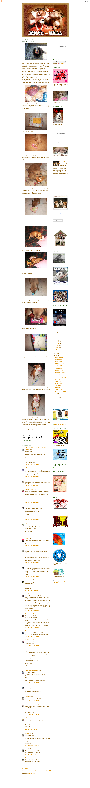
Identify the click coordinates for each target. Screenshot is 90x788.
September (57, 347)
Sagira (26, 686)
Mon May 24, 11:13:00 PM (32, 627)
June (56, 353)
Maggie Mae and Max (29, 523)
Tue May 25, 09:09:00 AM (32, 700)
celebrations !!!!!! (58, 385)
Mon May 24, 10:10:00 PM (32, 576)
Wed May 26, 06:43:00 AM (32, 729)
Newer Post (24, 770)
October (57, 345)
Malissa (26, 468)
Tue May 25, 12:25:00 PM (32, 714)
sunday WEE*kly (58, 389)
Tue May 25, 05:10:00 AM (32, 682)
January (57, 399)
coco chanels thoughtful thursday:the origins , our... (61, 373)
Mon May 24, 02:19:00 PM (32, 464)
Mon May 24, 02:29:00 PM (32, 476)
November (57, 343)
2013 (55, 334)
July (56, 351)
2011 (55, 338)
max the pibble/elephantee (60, 391)
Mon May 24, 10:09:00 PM (32, 562)
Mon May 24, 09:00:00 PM (32, 535)
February (57, 397)
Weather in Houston (60, 143)
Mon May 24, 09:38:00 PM (32, 545)
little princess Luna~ (29, 489)
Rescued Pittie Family (29, 757)
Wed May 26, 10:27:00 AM (32, 745)
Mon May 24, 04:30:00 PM (32, 502)
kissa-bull (63, 161)
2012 (55, 336)
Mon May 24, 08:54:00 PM (32, 519)
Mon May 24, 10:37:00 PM (32, 610)
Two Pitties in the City (29, 639)
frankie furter (47, 77)
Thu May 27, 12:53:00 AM (32, 765)
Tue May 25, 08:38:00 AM (32, 693)
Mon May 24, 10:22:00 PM (32, 590)
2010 (55, 340)
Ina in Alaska (28, 593)
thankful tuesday (58, 361)
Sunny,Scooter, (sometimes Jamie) (32, 670)
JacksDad (27, 480)
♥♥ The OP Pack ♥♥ (29, 549)
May (56, 355)
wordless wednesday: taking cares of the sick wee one (60, 376)
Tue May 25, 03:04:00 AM (32, 667)
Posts (55, 220)
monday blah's (58, 379)
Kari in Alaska (28, 696)
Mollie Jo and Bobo (29, 718)
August (57, 349)
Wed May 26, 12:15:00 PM (32, 754)
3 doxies (26, 566)
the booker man (28, 733)
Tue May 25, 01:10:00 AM (32, 645)
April (56, 393)
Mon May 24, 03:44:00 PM (32, 485)
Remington (27, 630)
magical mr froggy (59, 357)
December (57, 341)
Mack (26, 506)
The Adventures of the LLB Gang (32, 704)
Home (36, 770)
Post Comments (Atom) (32, 773)
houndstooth (27, 538)
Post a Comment (25, 768)
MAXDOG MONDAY (59, 363)
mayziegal (27, 649)
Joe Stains (27, 748)
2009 (55, 402)
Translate (62, 63)
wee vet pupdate (58, 359)
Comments (56, 223)
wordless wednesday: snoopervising (59, 367)
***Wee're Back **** (28, 42)
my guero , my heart (59, 383)
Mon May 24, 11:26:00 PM (32, 636)
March (56, 395)
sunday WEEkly (58, 381)
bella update (57, 387)
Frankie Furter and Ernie (30, 614)
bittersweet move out (59, 370)
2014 (55, 332)
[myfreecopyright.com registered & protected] (60, 582)
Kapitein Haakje (28, 580)
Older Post (48, 770)
